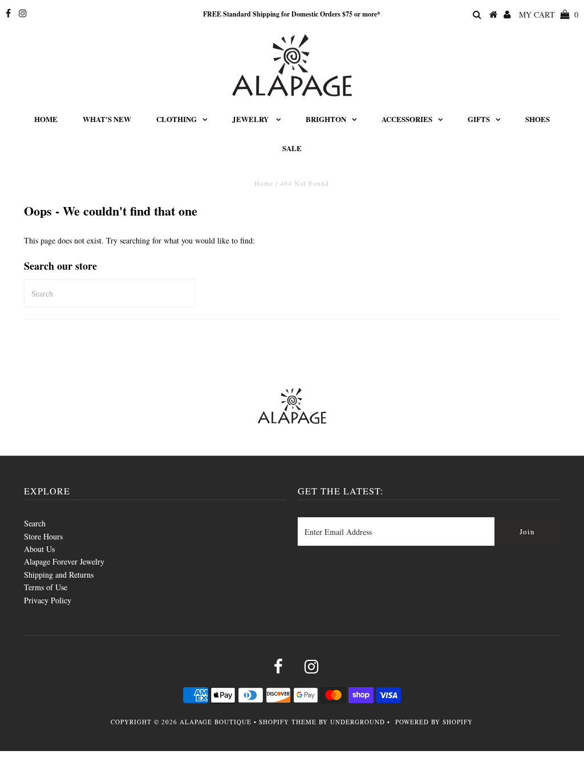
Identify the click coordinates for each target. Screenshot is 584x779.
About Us (39, 548)
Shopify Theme (288, 721)
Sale (292, 148)
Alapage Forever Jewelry (64, 561)
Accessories (407, 118)
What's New (107, 118)
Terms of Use (45, 587)
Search (35, 523)
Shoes (537, 118)
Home (46, 118)
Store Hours (43, 536)
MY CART (548, 14)
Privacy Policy (47, 600)
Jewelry (251, 118)
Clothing (176, 118)
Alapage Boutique (216, 721)
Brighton (326, 118)
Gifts (479, 118)
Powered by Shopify (434, 721)
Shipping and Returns (59, 574)
